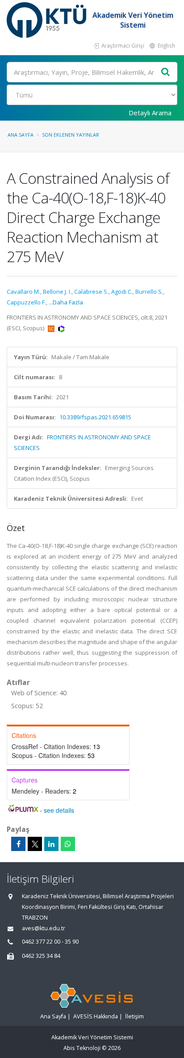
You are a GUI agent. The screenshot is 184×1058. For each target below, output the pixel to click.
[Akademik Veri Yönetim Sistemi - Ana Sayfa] (47, 20)
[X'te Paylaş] (35, 844)
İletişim (134, 1016)
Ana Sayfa (20, 134)
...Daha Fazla (66, 302)
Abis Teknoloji (81, 1048)
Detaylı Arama (150, 112)
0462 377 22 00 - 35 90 (50, 941)
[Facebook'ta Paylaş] (18, 844)
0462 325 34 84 (41, 956)
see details (59, 810)
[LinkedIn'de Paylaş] (51, 844)
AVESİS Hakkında (95, 1016)
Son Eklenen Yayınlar (70, 134)
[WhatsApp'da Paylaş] (68, 844)
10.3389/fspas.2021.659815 (95, 417)
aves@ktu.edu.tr (43, 928)
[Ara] (165, 72)
